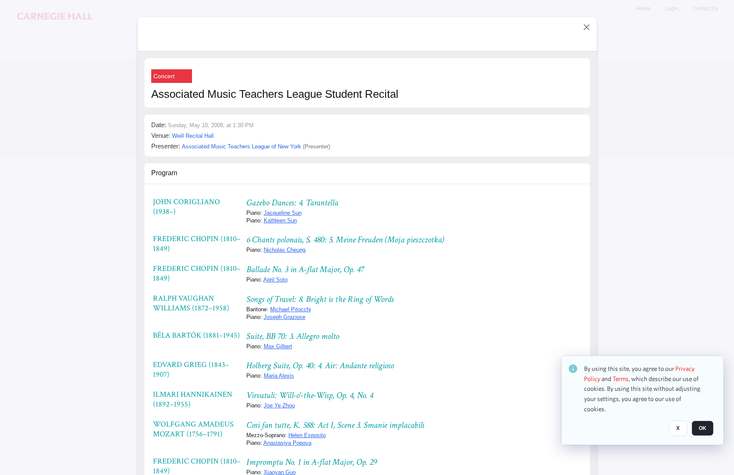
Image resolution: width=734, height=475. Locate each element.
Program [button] (164, 172)
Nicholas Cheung (284, 250)
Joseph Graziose (284, 317)
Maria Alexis (279, 376)
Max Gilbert (278, 346)
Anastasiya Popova (287, 443)
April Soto (275, 279)
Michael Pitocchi (290, 309)
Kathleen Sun (280, 220)
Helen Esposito (307, 435)
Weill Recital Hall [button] (193, 136)
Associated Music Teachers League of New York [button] (241, 146)
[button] (587, 27)
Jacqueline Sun (283, 213)
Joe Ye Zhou (279, 405)
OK (702, 429)
